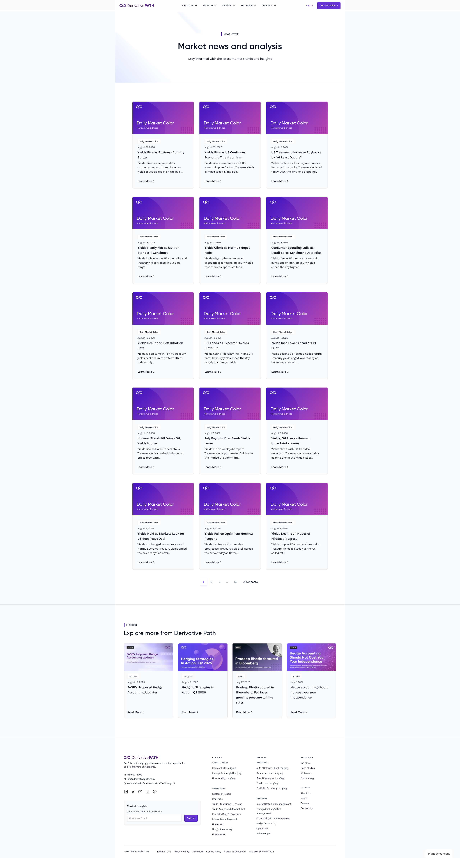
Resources (246, 5)
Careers (305, 803)
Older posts (250, 582)
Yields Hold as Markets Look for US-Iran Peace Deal (160, 536)
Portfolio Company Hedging (271, 788)
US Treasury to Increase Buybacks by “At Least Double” (296, 154)
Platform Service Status (261, 851)
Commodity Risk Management (273, 818)
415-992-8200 (134, 774)
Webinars (306, 773)
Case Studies (308, 768)
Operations (218, 824)
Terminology (307, 778)
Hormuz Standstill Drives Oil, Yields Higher (159, 440)
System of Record (222, 793)
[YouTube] (140, 791)
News (304, 798)
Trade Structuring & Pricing (227, 803)
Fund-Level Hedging (267, 783)
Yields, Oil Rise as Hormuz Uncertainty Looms (290, 440)
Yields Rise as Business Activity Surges (160, 154)
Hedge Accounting (222, 829)
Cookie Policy (213, 851)
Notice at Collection (235, 851)
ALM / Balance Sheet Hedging (272, 768)
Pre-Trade (217, 798)
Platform (208, 5)
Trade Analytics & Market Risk (228, 809)
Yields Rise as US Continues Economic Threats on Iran (224, 154)
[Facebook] (155, 791)
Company (305, 787)
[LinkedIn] (126, 791)
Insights (305, 762)
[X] (133, 791)
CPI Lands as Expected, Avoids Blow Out (226, 345)
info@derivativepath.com (141, 778)
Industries (188, 5)
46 (235, 582)
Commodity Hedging (223, 778)
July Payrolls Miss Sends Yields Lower (227, 440)
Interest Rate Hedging (224, 768)
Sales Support (264, 833)
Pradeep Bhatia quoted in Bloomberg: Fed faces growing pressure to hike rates (255, 694)
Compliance (219, 834)
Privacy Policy (181, 851)
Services (226, 5)
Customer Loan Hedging (269, 773)
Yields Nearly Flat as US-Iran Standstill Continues (158, 250)
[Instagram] (147, 791)
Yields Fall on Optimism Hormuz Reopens (228, 536)
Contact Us (307, 808)
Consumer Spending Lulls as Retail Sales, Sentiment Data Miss (296, 250)
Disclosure (197, 851)
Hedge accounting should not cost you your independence (309, 692)
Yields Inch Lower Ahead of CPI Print (293, 345)
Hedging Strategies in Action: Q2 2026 (198, 689)
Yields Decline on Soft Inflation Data (160, 345)
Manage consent (439, 853)
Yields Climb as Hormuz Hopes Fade (227, 250)
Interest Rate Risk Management (273, 803)
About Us (305, 793)
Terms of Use (164, 851)
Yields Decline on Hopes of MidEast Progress (290, 536)
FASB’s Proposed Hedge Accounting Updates (144, 689)
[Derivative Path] (136, 5)
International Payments (225, 819)
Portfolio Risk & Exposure (226, 814)
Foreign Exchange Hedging (227, 773)
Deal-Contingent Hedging (270, 778)
